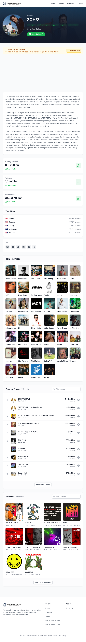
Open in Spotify (37, 34)
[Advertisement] (43, 73)
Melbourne (13, 229)
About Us (69, 608)
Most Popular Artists (52, 620)
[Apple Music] (18, 247)
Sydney (11, 225)
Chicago (12, 222)
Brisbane (12, 233)
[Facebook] (29, 247)
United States (35, 29)
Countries (70, 4)
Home (53, 4)
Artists (61, 4)
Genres (80, 4)
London (11, 218)
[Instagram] (24, 247)
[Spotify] (7, 247)
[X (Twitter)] (34, 247)
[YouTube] (13, 247)
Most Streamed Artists (53, 624)
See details (11, 169)
